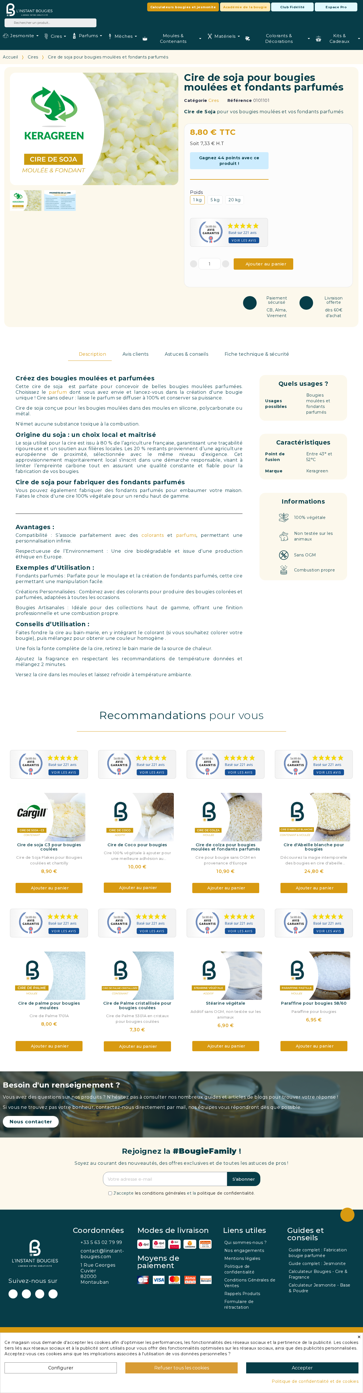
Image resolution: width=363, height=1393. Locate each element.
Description (92, 354)
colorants (153, 535)
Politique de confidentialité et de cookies (315, 1381)
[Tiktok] (53, 1293)
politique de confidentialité (225, 1193)
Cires (213, 100)
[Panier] (290, 17)
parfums (186, 535)
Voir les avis (244, 240)
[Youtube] (13, 1293)
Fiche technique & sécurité (257, 354)
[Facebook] (26, 1293)
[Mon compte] (217, 17)
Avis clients (136, 354)
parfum (58, 392)
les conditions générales (160, 1193)
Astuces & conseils (186, 354)
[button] (183, 7)
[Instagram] (39, 1293)
